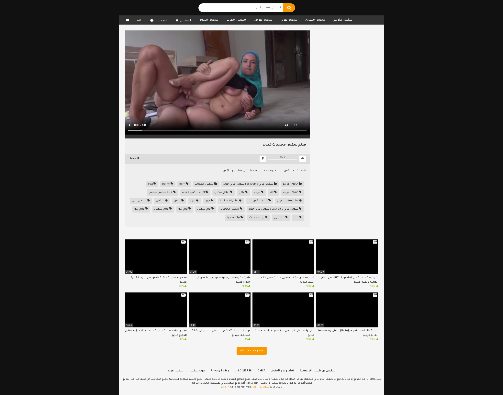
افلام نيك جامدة (229, 200)
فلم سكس (204, 209)
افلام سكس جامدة (194, 192)
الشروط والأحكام (282, 370)
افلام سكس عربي (288, 200)
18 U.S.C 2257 (243, 370)
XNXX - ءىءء (291, 184)
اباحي (242, 192)
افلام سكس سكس (161, 192)
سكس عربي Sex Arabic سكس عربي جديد (248, 184)
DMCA (261, 370)
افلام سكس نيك (258, 200)
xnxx (150, 184)
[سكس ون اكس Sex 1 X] (150, 7)
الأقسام (135, 21)
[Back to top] (489, 383)
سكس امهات (236, 20)
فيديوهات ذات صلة (251, 350)
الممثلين (186, 21)
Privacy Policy (220, 370)
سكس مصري (315, 20)
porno (166, 184)
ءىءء (257, 192)
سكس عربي (289, 20)
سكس (160, 200)
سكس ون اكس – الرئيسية (317, 370)
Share (133, 158)
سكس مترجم (342, 20)
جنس (177, 200)
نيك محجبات (257, 217)
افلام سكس (222, 192)
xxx (272, 192)
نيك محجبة (233, 217)
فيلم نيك (139, 209)
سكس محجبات (204, 184)
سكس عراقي (263, 20)
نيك (296, 217)
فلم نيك (183, 209)
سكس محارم (209, 20)
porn (182, 184)
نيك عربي (279, 217)
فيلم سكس (161, 209)
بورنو (193, 200)
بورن (208, 200)
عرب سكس (197, 370)
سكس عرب (176, 370)
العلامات (161, 21)
